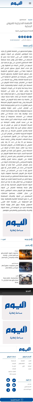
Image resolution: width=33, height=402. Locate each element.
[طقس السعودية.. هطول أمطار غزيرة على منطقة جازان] (25, 267)
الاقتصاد (23, 361)
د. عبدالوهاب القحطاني (27, 40)
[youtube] (14, 385)
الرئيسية (30, 20)
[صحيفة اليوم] (16, 3)
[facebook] (28, 37)
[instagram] (8, 385)
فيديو (30, 369)
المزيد (4, 239)
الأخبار (30, 361)
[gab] (14, 380)
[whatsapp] (22, 37)
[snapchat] (8, 380)
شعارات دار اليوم (12, 371)
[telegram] (25, 37)
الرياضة (29, 366)
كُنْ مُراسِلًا (13, 361)
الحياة (30, 363)
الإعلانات (14, 369)
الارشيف (14, 363)
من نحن (29, 384)
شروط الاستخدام (27, 389)
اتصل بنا (14, 366)
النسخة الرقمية (15, 399)
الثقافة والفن (22, 363)
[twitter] (30, 37)
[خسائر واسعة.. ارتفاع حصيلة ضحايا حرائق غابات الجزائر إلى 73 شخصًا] (25, 279)
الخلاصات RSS (13, 374)
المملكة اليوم (23, 20)
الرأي (23, 366)
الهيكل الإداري (27, 387)
